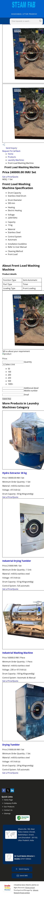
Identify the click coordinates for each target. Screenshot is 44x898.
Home (10, 154)
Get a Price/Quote (10, 176)
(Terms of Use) (30, 888)
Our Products (9, 807)
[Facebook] (4, 791)
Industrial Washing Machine (17, 652)
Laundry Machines (16, 160)
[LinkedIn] (12, 791)
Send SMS (24, 875)
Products (12, 157)
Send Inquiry (11, 148)
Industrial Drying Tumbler (16, 560)
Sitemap (7, 813)
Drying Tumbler (11, 744)
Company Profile (10, 803)
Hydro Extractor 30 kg (14, 472)
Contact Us (8, 810)
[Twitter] (8, 791)
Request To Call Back (11, 151)
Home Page (8, 800)
